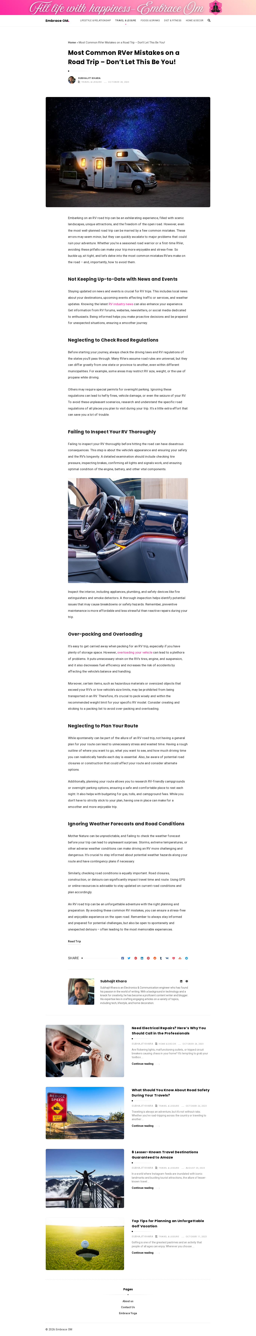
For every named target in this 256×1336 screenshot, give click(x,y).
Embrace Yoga (128, 1313)
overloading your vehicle (134, 652)
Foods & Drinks (150, 20)
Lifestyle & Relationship (95, 20)
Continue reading (143, 1063)
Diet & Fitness (172, 20)
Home (72, 42)
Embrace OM (57, 20)
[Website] (187, 981)
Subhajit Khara (89, 78)
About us (128, 1301)
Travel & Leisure (125, 20)
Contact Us (128, 1307)
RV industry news (121, 304)
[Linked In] (181, 981)
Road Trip (74, 941)
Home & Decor (195, 20)
